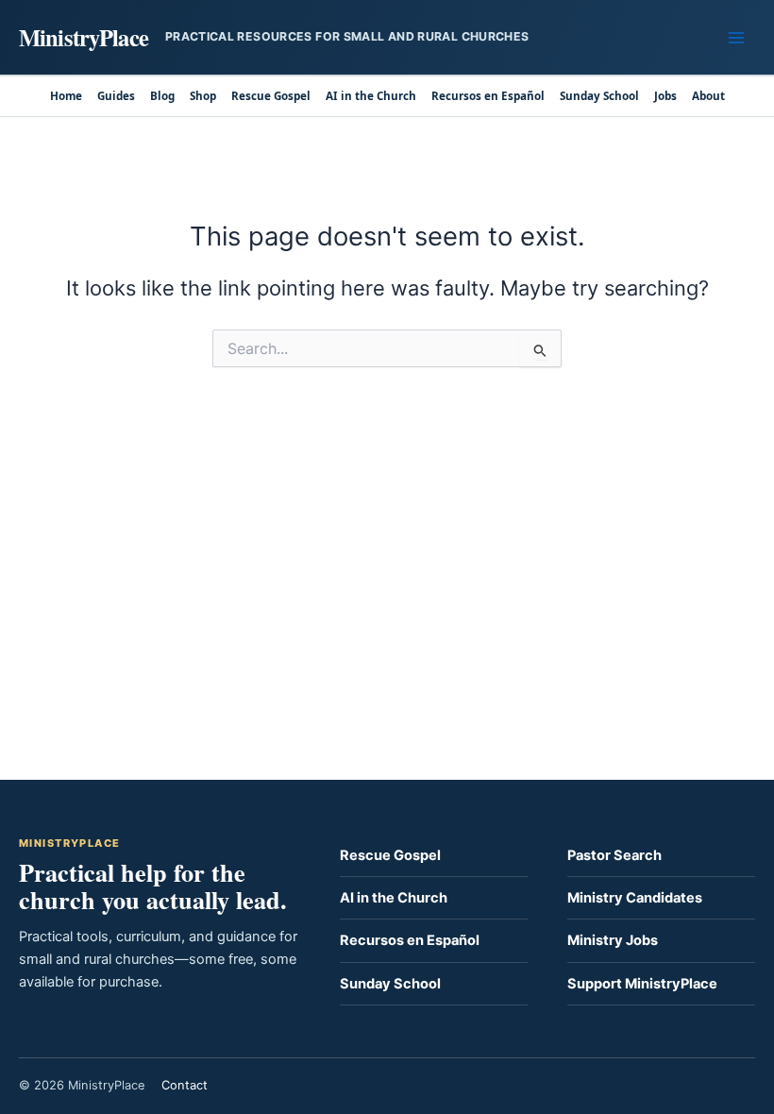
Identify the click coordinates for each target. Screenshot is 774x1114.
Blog (162, 96)
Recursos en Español (488, 96)
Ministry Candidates (634, 897)
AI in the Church (371, 96)
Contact (184, 1085)
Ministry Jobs (612, 940)
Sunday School (599, 96)
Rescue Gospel (271, 96)
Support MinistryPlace (642, 983)
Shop (203, 96)
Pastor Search (614, 855)
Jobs (665, 96)
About (708, 96)
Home (66, 96)
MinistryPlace (83, 37)
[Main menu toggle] (736, 37)
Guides (116, 96)
